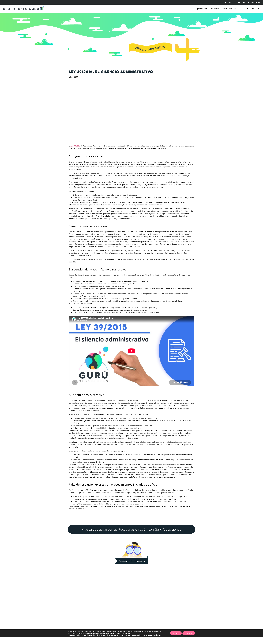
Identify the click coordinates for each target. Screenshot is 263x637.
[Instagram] (230, 2)
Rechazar (189, 633)
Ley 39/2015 (75, 146)
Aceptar (176, 633)
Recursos (242, 9)
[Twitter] (225, 2)
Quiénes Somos (203, 9)
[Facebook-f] (221, 2)
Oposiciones (228, 9)
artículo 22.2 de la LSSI (138, 631)
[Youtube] (239, 2)
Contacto (254, 9)
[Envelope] (244, 2)
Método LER (216, 9)
